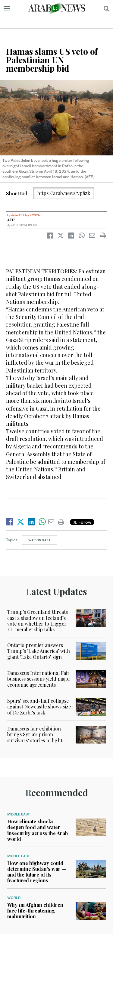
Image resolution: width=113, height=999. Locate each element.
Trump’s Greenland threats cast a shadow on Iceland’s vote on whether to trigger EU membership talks (37, 621)
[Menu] (7, 8)
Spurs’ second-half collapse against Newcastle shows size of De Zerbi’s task (39, 706)
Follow (84, 522)
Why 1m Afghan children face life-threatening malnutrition (35, 910)
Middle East (18, 814)
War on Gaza (39, 540)
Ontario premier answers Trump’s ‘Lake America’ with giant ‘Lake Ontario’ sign (38, 651)
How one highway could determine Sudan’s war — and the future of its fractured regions (36, 872)
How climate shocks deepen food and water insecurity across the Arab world (37, 830)
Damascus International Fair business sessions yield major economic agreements (39, 679)
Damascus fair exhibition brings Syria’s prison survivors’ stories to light (34, 734)
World (13, 898)
